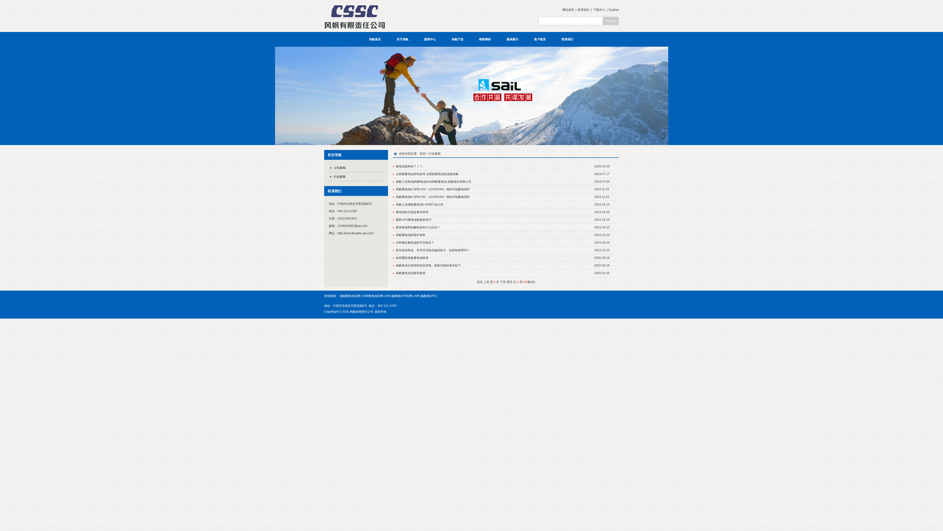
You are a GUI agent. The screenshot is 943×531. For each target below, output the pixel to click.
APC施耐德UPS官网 (398, 296)
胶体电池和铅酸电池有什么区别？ (418, 227)
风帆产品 (457, 39)
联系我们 (584, 10)
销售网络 (485, 39)
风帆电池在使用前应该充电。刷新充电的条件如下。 (430, 265)
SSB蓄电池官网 (372, 296)
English (614, 10)
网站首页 (568, 10)
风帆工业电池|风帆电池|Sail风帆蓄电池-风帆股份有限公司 (433, 181)
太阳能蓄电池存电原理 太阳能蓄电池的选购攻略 (427, 174)
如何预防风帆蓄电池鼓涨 (412, 258)
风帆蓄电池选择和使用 (410, 273)
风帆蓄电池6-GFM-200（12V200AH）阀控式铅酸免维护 (433, 189)
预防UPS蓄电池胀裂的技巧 (413, 219)
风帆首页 (375, 39)
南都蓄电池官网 (350, 296)
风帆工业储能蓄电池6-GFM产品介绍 (419, 204)
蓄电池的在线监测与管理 (412, 212)
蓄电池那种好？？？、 (410, 166)
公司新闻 (340, 168)
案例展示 (512, 39)
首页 (423, 153)
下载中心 (599, 10)
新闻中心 (430, 39)
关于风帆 (402, 39)
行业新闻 (340, 176)
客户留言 (540, 39)
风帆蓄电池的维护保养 (410, 235)
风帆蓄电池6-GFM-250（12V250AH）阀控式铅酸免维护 (433, 197)
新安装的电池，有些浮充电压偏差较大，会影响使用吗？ (433, 250)
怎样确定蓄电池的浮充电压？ (415, 242)
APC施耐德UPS (425, 296)
